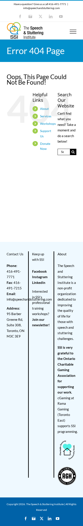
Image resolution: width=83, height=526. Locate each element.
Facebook (39, 271)
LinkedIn (38, 283)
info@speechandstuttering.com (41, 8)
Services (45, 116)
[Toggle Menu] (73, 32)
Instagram (40, 277)
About (44, 109)
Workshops (48, 123)
